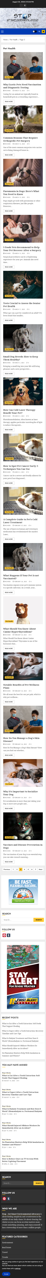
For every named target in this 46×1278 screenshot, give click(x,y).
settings (17, 1269)
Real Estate (6, 1247)
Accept (6, 1274)
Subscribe (43, 31)
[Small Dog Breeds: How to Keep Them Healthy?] (23, 338)
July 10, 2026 (8, 1131)
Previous (7, 869)
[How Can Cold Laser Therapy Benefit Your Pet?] (23, 391)
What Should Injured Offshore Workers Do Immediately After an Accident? (21, 1126)
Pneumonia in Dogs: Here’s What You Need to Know (21, 193)
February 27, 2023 (20, 525)
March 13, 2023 (19, 197)
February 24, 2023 (20, 691)
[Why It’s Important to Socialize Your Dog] (23, 773)
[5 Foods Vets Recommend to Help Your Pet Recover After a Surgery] (23, 229)
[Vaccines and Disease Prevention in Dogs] (23, 826)
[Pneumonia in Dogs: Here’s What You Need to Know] (23, 173)
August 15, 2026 (9, 1081)
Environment (7, 1242)
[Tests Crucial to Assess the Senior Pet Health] (23, 285)
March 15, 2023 (19, 91)
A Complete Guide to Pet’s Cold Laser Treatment (20, 521)
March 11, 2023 (19, 309)
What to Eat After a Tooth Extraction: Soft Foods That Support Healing (21, 1076)
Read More (9, 102)
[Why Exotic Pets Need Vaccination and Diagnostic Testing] (23, 66)
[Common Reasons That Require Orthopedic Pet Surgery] (23, 119)
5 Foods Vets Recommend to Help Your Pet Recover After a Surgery (22, 249)
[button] (2, 31)
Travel (4, 1252)
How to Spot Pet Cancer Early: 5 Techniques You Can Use (20, 467)
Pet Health (9, 77)
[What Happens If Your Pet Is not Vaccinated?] (23, 557)
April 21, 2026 (8, 1164)
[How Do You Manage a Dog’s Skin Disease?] (23, 719)
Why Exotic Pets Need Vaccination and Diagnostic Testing (22, 86)
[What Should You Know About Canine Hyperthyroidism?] (23, 610)
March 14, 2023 (19, 144)
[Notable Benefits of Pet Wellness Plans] (23, 666)
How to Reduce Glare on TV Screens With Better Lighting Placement (20, 1160)
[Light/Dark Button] (35, 31)
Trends (5, 1257)
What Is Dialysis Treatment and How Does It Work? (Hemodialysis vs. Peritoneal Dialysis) (22, 1110)
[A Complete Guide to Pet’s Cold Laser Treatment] (23, 501)
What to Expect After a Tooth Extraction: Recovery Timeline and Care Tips (20, 1093)
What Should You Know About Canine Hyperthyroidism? (19, 630)
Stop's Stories (6, 1073)
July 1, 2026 (8, 1147)
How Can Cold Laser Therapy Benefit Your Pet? (19, 411)
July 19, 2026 (8, 1114)
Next (40, 869)
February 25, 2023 (20, 635)
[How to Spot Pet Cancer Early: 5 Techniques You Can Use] (23, 447)
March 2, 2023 (19, 472)
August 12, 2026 (9, 1097)
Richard (8, 91)
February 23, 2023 (20, 851)
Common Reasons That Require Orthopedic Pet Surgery (20, 139)
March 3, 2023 (19, 363)
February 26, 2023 (20, 582)
